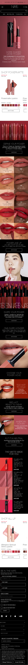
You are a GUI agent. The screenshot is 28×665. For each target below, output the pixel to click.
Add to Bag (11, 110)
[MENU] (2, 7)
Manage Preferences (7, 662)
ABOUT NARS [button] (3, 622)
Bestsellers (10, 14)
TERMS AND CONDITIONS (7, 648)
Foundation (19, 14)
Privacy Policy (21, 600)
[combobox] (14, 11)
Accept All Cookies (19, 662)
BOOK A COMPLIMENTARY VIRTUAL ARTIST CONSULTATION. (14, 2)
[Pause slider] (25, 2)
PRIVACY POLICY (5, 644)
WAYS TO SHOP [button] (4, 633)
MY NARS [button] (3, 626)
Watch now (14, 250)
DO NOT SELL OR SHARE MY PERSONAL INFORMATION (10, 647)
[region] (14, 657)
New (4, 14)
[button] (1, 2)
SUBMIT (5, 610)
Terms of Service (3, 601)
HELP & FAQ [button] (3, 629)
